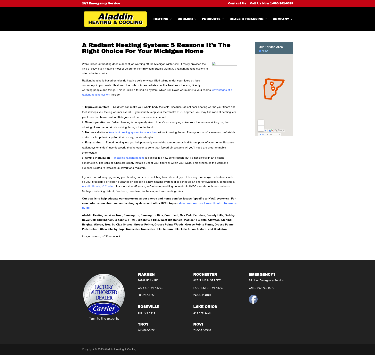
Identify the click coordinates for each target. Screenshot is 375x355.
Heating (161, 19)
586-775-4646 (146, 312)
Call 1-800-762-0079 (261, 287)
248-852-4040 (202, 295)
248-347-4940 (202, 330)
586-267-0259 (146, 295)
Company (281, 19)
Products (211, 19)
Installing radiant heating (129, 157)
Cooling (185, 19)
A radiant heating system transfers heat (133, 132)
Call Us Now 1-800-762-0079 (271, 3)
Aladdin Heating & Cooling (98, 186)
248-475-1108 (202, 312)
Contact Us (237, 3)
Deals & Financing (246, 19)
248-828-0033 (146, 330)
